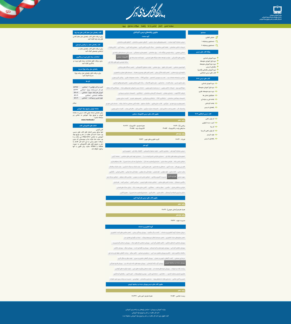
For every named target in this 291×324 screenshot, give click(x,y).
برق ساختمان (153, 52)
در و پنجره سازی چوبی (153, 88)
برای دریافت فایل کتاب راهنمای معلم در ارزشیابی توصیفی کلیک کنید (90, 50)
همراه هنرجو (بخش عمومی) (176, 209)
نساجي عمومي (180, 52)
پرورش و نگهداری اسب (141, 248)
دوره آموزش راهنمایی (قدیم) (207, 70)
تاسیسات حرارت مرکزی (151, 108)
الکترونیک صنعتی (122, 57)
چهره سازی (181, 177)
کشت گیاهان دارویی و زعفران (163, 258)
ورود (123, 26)
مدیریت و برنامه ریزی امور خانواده (120, 279)
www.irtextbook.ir (87, 120)
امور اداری (130, 274)
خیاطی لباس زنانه (179, 161)
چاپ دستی (181, 172)
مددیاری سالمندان (146, 279)
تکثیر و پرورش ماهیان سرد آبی (160, 253)
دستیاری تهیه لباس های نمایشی (131, 156)
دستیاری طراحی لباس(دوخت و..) (153, 156)
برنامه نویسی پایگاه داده (166, 52)
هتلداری (162, 274)
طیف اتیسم (210, 134)
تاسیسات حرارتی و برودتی (127, 93)
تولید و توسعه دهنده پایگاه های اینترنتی (158, 57)
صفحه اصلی (169, 26)
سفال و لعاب (159, 187)
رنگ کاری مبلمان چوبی (136, 83)
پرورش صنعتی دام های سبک (140, 243)
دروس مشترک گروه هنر (178, 151)
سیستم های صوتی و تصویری (123, 72)
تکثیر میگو (133, 253)
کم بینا (212, 126)
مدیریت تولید (180, 220)
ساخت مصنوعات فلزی (132, 77)
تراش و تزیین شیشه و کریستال (175, 192)
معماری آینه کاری (132, 47)
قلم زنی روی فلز (180, 166)
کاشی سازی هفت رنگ (140, 187)
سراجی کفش (134, 182)
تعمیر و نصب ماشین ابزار (168, 108)
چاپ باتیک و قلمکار (115, 166)
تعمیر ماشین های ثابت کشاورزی (121, 232)
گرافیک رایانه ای (137, 151)
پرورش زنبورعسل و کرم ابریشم (159, 248)
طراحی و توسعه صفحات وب (176, 77)
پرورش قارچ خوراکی (116, 263)
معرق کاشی (124, 192)
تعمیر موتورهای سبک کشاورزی (175, 237)
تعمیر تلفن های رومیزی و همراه (143, 72)
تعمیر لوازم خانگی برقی (162, 72)
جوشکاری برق (180, 88)
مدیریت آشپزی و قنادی (159, 177)
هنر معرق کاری (146, 166)
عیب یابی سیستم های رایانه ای (122, 52)
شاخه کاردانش (209, 103)
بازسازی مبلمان (168, 93)
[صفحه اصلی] (270, 12)
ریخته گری (121, 47)
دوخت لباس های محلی (165, 182)
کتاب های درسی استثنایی (208, 73)
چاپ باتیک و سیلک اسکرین (131, 166)
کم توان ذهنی (210, 118)
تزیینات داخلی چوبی (168, 88)
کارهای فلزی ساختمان (124, 42)
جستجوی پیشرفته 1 (208, 41)
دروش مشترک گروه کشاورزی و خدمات (173, 232)
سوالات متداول (133, 26)
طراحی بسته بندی (166, 161)
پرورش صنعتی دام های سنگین (175, 243)
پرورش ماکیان (118, 248)
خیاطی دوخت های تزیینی (148, 182)
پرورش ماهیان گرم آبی (178, 248)
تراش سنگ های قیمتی (124, 187)
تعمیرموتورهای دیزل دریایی (157, 42)
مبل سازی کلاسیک (151, 83)
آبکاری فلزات (112, 47)
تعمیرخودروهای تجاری (120, 83)
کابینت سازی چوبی (122, 98)
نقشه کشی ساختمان (162, 47)
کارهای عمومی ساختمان (140, 42)
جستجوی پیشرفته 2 (207, 45)
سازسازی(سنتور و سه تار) (151, 161)
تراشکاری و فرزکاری (149, 98)
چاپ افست (169, 83)
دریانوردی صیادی (144, 253)
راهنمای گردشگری (119, 274)
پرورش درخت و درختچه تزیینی (174, 263)
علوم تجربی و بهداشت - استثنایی (92, 98)
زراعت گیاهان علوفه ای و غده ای (118, 253)
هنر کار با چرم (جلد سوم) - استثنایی (91, 90)
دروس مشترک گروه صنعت (176, 42)
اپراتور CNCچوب (179, 93)
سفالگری (151, 187)
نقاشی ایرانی (120, 172)
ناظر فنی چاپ (129, 108)
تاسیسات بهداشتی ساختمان (176, 98)
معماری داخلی (164, 151)
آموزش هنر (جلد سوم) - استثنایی (92, 92)
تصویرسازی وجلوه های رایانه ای (175, 156)
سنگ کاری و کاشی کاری (146, 47)
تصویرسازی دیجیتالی (140, 52)
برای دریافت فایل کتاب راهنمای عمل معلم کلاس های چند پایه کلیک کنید (88, 37)
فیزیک (183, 139)
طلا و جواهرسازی (116, 161)
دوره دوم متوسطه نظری (206, 91)
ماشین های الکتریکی (178, 57)
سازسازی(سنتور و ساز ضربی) (138, 192)
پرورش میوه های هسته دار (161, 268)
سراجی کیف (124, 182)
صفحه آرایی (115, 156)
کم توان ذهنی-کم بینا (207, 130)
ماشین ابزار (138, 108)
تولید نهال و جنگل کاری (125, 258)
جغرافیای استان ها (208, 95)
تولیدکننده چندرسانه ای (137, 57)
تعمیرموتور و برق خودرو (177, 103)
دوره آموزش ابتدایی (209, 58)
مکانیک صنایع (145, 103)
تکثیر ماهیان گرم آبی (157, 243)
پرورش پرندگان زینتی (139, 232)
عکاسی (167, 187)
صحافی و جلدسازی (159, 166)
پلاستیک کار (181, 108)
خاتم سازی (160, 192)
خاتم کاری (152, 192)
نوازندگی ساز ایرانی (132, 172)
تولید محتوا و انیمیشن (151, 151)
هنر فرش (116, 182)
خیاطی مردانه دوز (112, 177)
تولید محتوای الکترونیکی (143, 67)
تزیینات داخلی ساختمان (177, 47)
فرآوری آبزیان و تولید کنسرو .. (175, 274)
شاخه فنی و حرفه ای (207, 99)
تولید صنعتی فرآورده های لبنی (142, 268)
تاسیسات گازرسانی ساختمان (153, 93)
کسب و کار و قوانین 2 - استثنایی (92, 87)
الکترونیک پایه (140, 128)
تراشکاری (139, 93)
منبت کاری (170, 166)
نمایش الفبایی (210, 37)
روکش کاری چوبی (117, 77)
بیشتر (74, 103)
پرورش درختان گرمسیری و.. (120, 243)
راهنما (143, 26)
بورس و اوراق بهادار (140, 274)
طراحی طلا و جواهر (125, 177)
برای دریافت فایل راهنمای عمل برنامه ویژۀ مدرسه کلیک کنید (88, 74)
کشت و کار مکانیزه (153, 232)
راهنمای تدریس (211, 67)
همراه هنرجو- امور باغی (145, 296)
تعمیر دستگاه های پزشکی (126, 67)
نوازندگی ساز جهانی (145, 172)
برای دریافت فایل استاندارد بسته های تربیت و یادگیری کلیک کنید (88, 62)
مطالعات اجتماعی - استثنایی (94, 95)
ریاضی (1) (182, 125)
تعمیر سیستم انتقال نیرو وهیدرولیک (153, 237)
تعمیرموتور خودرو (135, 98)
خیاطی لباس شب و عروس (141, 177)
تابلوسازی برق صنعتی (178, 72)
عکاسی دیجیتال (180, 182)
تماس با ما (152, 26)
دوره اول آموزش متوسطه (208, 61)
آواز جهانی (164, 172)
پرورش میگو (128, 248)
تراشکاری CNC (161, 98)
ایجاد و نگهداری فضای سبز (132, 237)
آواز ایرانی (156, 172)
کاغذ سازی (172, 172)
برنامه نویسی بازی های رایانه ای (118, 62)
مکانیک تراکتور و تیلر (178, 253)
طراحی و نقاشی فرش (178, 187)
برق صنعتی (156, 67)
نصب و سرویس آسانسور (157, 77)
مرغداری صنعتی (180, 258)
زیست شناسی (180, 296)
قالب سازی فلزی (157, 103)
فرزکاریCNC (144, 77)
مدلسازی (161, 83)
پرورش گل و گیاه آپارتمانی (155, 263)
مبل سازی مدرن (180, 83)
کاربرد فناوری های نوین (151, 139)
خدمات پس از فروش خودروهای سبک (132, 88)
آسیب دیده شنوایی (208, 122)
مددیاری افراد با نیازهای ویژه (162, 279)
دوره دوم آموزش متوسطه (208, 64)
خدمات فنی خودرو (111, 103)
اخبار (160, 26)
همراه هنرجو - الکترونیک (137, 125)
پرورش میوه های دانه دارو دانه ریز (134, 263)
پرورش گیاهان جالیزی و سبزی (143, 258)
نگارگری (112, 172)
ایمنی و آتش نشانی (179, 279)
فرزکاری (166, 103)
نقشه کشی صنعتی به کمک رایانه (129, 103)
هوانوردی (136, 279)
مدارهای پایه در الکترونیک (177, 128)
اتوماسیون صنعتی (179, 67)
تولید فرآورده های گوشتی (123, 268)
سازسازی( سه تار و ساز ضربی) (132, 161)
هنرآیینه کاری (172, 176)
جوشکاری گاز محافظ (113, 88)
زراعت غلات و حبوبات (178, 268)
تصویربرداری (126, 151)
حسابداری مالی (153, 274)
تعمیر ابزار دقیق (167, 67)
